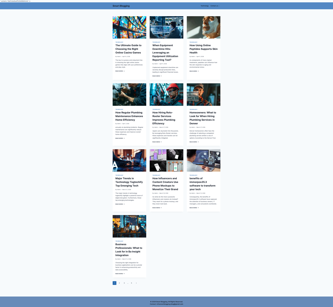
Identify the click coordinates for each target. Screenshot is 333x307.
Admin (119, 56)
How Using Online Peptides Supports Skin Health (204, 49)
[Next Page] (136, 283)
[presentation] (129, 27)
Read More (120, 71)
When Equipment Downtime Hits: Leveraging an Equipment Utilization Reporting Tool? (165, 52)
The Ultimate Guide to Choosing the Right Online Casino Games (128, 49)
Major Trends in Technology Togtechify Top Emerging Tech (129, 182)
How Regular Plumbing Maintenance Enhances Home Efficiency (129, 116)
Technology (205, 6)
